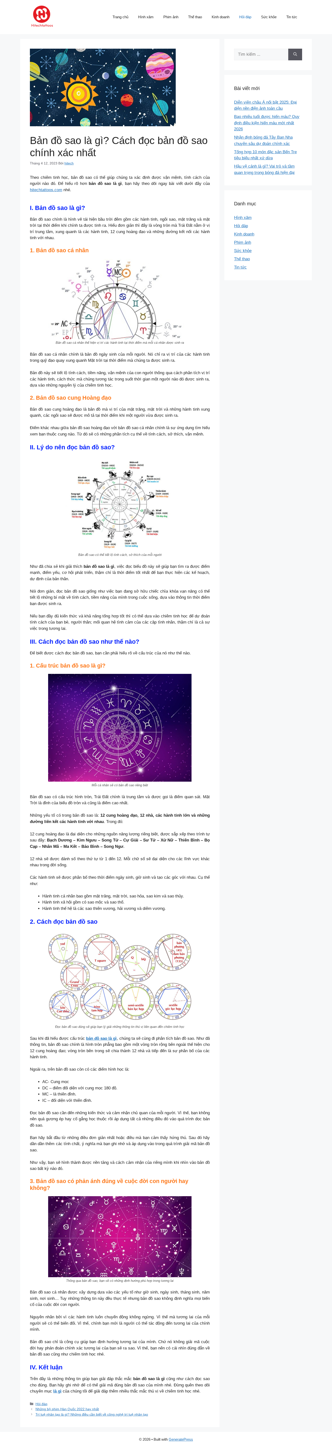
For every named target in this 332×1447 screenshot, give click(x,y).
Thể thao (195, 17)
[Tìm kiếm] (295, 54)
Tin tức (291, 17)
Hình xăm (146, 17)
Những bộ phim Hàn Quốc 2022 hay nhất (67, 1409)
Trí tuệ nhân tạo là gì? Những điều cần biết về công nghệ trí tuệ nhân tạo (91, 1414)
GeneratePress (181, 1439)
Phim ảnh (170, 17)
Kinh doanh (220, 17)
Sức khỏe (269, 17)
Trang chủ (120, 17)
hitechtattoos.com (46, 190)
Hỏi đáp (245, 17)
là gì (57, 1391)
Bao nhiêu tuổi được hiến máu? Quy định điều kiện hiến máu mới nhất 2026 (266, 122)
